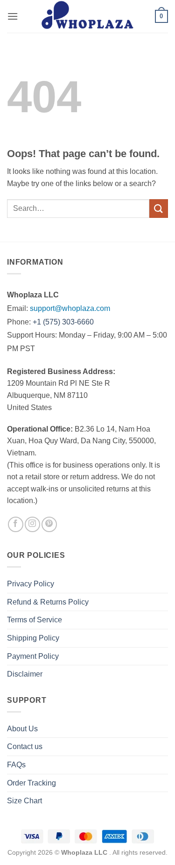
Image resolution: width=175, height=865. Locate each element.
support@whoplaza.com (70, 308)
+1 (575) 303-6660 (63, 322)
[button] (12, 16)
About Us (22, 729)
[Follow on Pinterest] (49, 524)
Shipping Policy (33, 638)
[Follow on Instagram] (32, 524)
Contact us (24, 746)
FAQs (16, 765)
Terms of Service (34, 620)
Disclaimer (24, 674)
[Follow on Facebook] (15, 524)
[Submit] (158, 208)
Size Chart (24, 801)
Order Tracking (31, 783)
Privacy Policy (30, 584)
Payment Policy (33, 656)
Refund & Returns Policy (48, 602)
